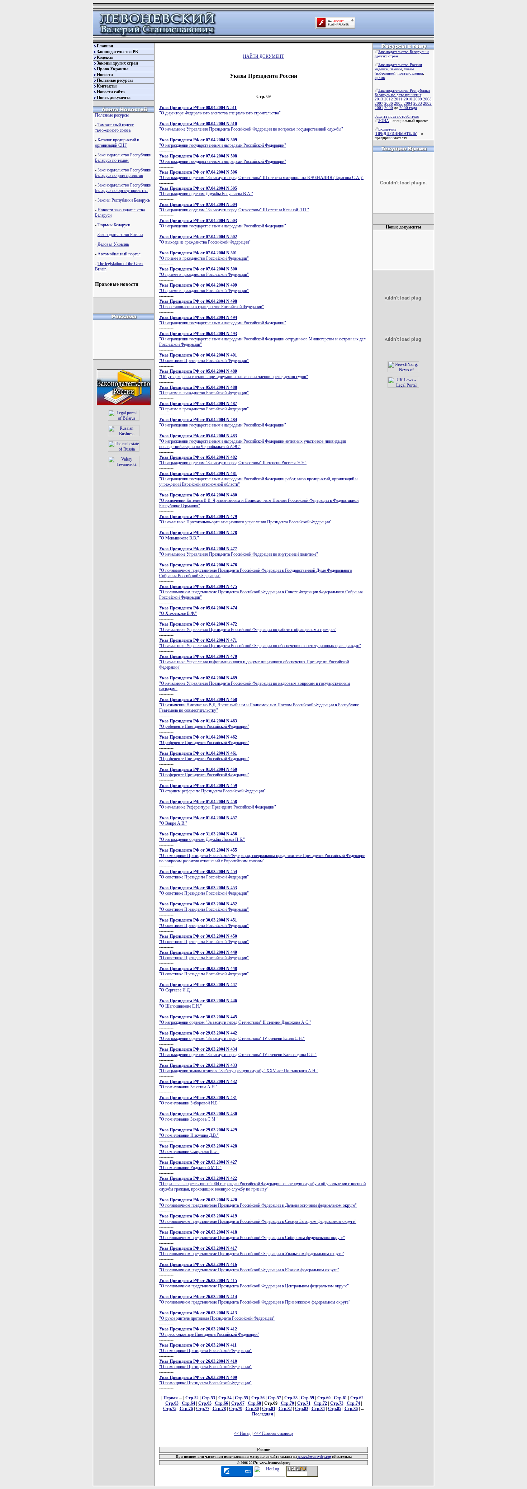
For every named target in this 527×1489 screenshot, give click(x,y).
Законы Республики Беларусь (124, 200)
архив (380, 77)
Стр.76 (186, 1408)
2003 (417, 103)
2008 (427, 99)
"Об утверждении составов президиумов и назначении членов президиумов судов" (233, 374)
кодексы (381, 69)
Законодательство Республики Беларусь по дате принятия (123, 173)
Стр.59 (307, 1397)
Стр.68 (254, 1403)
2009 (417, 99)
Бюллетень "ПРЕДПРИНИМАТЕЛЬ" (396, 131)
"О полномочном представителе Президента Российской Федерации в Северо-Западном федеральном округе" (257, 1219)
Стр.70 (287, 1403)
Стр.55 (241, 1397)
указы (409, 69)
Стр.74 (353, 1403)
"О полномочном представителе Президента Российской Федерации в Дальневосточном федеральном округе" (258, 1202)
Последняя (262, 1414)
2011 (398, 99)
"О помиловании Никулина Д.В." (198, 1132)
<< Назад (242, 1433)
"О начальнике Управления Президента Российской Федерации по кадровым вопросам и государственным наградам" (254, 683)
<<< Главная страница (273, 1433)
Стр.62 (357, 1397)
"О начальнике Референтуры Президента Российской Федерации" (217, 804)
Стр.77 (202, 1408)
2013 (379, 99)
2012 (388, 99)
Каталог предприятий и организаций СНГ (117, 142)
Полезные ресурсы (115, 80)
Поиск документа (113, 97)
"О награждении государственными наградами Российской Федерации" (222, 142)
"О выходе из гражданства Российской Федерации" (205, 239)
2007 (379, 103)
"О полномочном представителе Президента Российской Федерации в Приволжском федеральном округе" (254, 1299)
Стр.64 (188, 1403)
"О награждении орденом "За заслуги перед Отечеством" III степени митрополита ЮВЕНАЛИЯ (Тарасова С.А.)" (261, 175)
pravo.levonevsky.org (314, 1457)
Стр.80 (252, 1408)
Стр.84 (318, 1408)
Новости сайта (111, 91)
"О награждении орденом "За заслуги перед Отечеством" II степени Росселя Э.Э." (233, 460)
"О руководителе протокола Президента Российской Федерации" (217, 1315)
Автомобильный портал (119, 253)
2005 (398, 103)
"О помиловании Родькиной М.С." (198, 1165)
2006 (388, 103)
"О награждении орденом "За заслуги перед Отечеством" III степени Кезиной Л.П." (234, 207)
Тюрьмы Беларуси (114, 224)
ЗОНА (383, 120)
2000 (388, 107)
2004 (408, 103)
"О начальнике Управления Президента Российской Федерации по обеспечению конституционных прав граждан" (260, 643)
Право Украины (112, 68)
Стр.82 (285, 1408)
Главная (105, 45)
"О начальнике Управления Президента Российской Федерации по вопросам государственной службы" (251, 126)
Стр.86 (351, 1408)
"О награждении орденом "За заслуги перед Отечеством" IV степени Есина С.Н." (232, 1036)
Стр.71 (303, 1403)
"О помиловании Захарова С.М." (198, 1116)
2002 (427, 103)
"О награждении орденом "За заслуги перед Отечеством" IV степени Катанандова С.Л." (238, 1052)
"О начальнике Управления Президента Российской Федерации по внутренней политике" (238, 551)
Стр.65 (205, 1403)
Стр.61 (340, 1397)
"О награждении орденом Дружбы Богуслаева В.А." (206, 191)
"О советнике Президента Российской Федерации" (204, 358)
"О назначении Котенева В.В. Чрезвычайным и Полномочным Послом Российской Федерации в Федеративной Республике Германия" (259, 500)
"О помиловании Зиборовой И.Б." (198, 1100)
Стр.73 (336, 1403)
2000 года (408, 107)
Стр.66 (221, 1403)
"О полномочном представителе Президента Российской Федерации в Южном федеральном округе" (249, 1267)
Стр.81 (268, 1408)
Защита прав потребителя (397, 116)
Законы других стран (117, 63)
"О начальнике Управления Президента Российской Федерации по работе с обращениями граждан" (247, 627)
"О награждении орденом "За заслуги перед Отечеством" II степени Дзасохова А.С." (235, 1019)
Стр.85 (334, 1408)
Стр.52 (192, 1397)
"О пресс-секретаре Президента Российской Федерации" (209, 1332)
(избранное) (385, 73)
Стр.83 (301, 1408)
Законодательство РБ (117, 51)
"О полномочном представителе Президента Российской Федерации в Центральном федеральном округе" (254, 1283)
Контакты (107, 86)
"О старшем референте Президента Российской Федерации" (212, 788)
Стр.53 (208, 1397)
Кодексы (105, 57)
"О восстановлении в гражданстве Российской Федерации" (211, 304)
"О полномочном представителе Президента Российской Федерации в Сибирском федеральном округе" (252, 1235)
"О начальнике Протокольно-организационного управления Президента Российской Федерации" (245, 519)
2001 (379, 107)
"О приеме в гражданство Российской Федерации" (204, 255)
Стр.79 (235, 1408)
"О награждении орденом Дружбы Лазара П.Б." (202, 836)
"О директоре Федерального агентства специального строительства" (220, 110)
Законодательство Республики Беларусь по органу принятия (123, 188)
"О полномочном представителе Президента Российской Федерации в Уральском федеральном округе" (251, 1251)
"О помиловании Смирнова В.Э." (198, 1149)
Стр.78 (219, 1408)
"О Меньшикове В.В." (198, 535)
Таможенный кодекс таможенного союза (114, 127)
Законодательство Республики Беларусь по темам (123, 157)
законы (396, 69)
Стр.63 (172, 1403)
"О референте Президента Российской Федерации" (204, 723)
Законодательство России (120, 234)
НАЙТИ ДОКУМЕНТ (263, 56)
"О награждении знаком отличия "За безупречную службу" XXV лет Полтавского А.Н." (238, 1068)
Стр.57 (274, 1397)
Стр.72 (320, 1403)
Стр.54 (225, 1397)
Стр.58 (291, 1397)
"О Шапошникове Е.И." (198, 1003)
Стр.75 (169, 1408)
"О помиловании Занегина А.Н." (198, 1084)
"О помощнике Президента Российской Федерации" (205, 1348)
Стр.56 (258, 1397)
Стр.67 (237, 1403)
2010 (408, 99)
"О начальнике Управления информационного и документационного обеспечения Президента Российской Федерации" (254, 662)
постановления (410, 73)
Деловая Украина (113, 244)
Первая (170, 1397)
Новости (105, 74)
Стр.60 (324, 1397)
